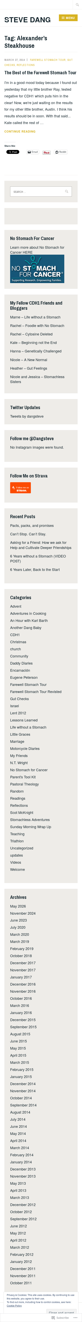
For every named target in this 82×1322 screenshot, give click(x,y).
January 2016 (21, 1012)
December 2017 (23, 962)
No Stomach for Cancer (29, 769)
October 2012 (21, 1211)
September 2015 (23, 1026)
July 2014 (17, 1119)
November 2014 (23, 1090)
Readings (17, 798)
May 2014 (18, 1133)
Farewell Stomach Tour (48, 60)
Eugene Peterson (24, 677)
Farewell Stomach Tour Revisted (36, 691)
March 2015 (19, 1062)
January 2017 (21, 976)
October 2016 (21, 998)
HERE (28, 252)
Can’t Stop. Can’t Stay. (28, 533)
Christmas (18, 641)
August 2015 (20, 1033)
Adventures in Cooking (28, 613)
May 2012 (18, 1232)
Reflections (26, 65)
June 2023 (18, 920)
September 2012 (23, 1218)
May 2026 (18, 906)
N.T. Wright (19, 762)
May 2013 (18, 1183)
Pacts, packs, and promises (32, 525)
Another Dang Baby (25, 627)
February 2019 (21, 948)
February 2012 (21, 1254)
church (15, 648)
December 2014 (23, 1083)
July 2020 (17, 927)
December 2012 (23, 1204)
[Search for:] (77, 4)
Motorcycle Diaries (25, 748)
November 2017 (23, 969)
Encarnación (20, 670)
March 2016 (19, 1005)
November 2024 (23, 913)
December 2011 (23, 1268)
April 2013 (18, 1190)
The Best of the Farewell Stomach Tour (40, 72)
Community (19, 655)
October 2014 (21, 1097)
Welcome (17, 869)
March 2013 (19, 1197)
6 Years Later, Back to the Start (35, 569)
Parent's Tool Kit (23, 776)
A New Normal (35, 359)
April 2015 (18, 1055)
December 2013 (23, 1168)
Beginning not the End (39, 342)
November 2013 (23, 1176)
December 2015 (23, 1019)
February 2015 (21, 1069)
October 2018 (21, 955)
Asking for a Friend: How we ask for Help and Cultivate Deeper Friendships (40, 545)
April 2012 (18, 1240)
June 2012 (18, 1225)
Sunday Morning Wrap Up (30, 826)
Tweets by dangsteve (27, 416)
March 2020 (19, 934)
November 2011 (23, 1275)
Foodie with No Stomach (44, 325)
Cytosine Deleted (39, 333)
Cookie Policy (14, 1305)
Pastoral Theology (24, 783)
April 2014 (18, 1140)
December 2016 (23, 984)
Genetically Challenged (43, 350)
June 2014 (18, 1126)
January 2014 (21, 1161)
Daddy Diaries (21, 663)
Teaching (17, 833)
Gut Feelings (37, 368)
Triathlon (17, 840)
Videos (15, 862)
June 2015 (18, 1040)
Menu (70, 18)
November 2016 (23, 991)
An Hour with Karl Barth (29, 620)
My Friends (19, 755)
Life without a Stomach (42, 316)
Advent (15, 606)
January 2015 (21, 1076)
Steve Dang (27, 19)
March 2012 (19, 1247)
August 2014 (20, 1112)
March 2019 (19, 941)
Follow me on (22, 487)
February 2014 (21, 1154)
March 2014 (19, 1147)
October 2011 (21, 1282)
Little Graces (20, 734)
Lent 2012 (18, 712)
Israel (14, 705)
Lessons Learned (24, 719)
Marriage (17, 741)
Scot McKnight (21, 812)
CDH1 (15, 634)
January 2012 (21, 1261)
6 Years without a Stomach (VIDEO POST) (38, 558)
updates (16, 855)
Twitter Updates (25, 407)
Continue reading (20, 131)
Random (17, 791)
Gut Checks (19, 698)
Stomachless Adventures (30, 819)
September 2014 (23, 1104)
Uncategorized (21, 847)
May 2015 (18, 1048)
